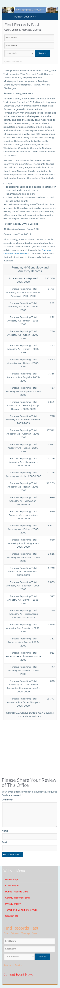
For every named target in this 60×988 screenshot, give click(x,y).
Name (5, 831)
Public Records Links (16, 891)
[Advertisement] (24, 747)
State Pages (12, 885)
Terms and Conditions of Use (21, 909)
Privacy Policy (13, 903)
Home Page (11, 879)
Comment (7, 799)
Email (4, 842)
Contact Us (11, 915)
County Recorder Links (17, 897)
